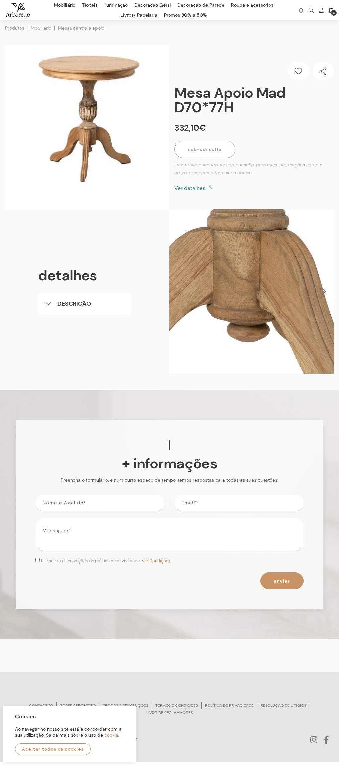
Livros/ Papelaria (139, 15)
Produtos (14, 28)
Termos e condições (176, 705)
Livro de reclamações (169, 712)
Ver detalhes (190, 188)
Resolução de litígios (283, 705)
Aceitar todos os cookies (53, 749)
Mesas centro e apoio (81, 28)
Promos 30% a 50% (185, 15)
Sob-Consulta (205, 149)
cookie (111, 735)
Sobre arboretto (78, 705)
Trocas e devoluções (125, 705)
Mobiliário (41, 28)
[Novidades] (301, 10)
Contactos (41, 705)
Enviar (282, 581)
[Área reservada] (321, 10)
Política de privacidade (229, 705)
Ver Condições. (156, 561)
